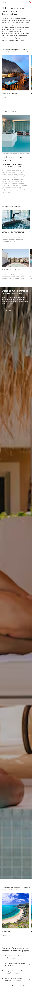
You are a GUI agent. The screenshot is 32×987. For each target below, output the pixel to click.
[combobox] (26, 2)
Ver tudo (27, 50)
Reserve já (8, 310)
